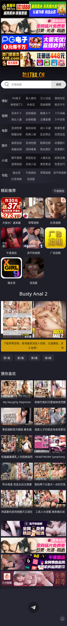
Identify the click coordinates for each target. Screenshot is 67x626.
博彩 (5, 101)
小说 (5, 160)
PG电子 (16, 98)
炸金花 (31, 104)
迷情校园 (16, 164)
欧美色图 (45, 143)
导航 (5, 175)
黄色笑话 (45, 164)
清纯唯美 (31, 149)
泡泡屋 (31, 179)
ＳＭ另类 (60, 119)
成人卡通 (45, 128)
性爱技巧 (60, 164)
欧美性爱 (60, 128)
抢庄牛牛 (60, 104)
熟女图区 (45, 149)
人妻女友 (45, 157)
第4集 (48, 358)
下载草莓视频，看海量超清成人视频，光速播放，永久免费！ (33, 345)
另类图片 (60, 149)
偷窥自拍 (16, 143)
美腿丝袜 (16, 149)
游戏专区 (60, 98)
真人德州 (31, 98)
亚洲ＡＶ (16, 113)
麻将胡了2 (17, 104)
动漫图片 (60, 143)
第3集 (34, 358)
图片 (5, 145)
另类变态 (60, 134)
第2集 (20, 358)
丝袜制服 (31, 119)
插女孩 (16, 172)
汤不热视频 (59, 172)
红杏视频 (16, 179)
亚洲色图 (31, 143)
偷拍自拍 (31, 128)
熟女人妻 (16, 119)
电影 (5, 131)
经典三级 (31, 134)
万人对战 (45, 98)
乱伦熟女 (45, 134)
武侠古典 (60, 157)
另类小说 (31, 164)
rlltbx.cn (33, 75)
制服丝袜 (16, 134)
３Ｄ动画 (60, 113)
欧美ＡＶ (45, 113)
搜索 (58, 84)
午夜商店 (31, 172)
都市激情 (16, 157)
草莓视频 (45, 172)
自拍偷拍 (31, 113)
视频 (5, 116)
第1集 (7, 358)
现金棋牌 (45, 104)
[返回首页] (62, 618)
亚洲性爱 (16, 128)
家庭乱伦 (31, 157)
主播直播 (45, 119)
